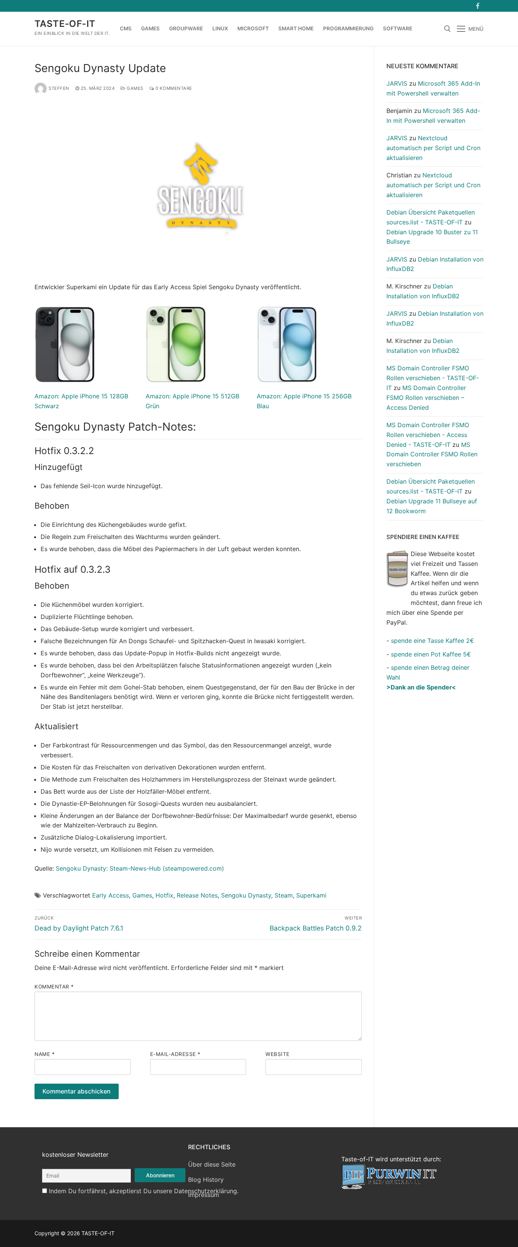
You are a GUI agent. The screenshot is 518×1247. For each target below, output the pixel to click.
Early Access (110, 895)
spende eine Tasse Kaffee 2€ (432, 640)
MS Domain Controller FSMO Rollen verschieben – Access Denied (426, 397)
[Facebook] (477, 6)
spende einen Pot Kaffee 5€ (431, 654)
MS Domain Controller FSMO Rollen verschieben (431, 454)
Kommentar (54, 987)
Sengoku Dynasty (246, 895)
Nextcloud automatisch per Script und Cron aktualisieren (433, 147)
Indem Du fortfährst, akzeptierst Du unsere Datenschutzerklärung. (144, 1191)
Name (45, 1054)
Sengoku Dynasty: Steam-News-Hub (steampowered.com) (140, 868)
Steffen (59, 88)
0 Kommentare (173, 88)
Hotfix (164, 895)
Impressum (203, 1194)
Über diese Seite (211, 1164)
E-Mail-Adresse (175, 1054)
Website (277, 1054)
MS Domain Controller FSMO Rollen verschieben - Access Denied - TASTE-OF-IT (427, 434)
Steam (284, 895)
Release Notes (197, 895)
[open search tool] (447, 28)
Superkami (311, 895)
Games (134, 88)
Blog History (206, 1179)
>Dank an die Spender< (421, 687)
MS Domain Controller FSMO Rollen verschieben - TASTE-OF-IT (432, 378)
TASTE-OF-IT (65, 23)
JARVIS (396, 83)
